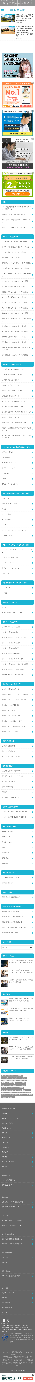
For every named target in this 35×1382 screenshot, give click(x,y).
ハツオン (5, 593)
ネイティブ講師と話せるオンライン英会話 (15, 247)
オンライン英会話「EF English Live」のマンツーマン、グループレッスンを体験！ (21, 971)
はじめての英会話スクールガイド (12, 1206)
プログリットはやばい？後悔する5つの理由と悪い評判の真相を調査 (21, 1009)
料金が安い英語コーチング (10, 417)
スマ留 (4, 607)
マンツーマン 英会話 (20, 1083)
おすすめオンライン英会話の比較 (12, 674)
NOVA (4, 525)
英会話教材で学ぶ (7, 831)
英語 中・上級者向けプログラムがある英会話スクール (16, 429)
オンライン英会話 (7, 2)
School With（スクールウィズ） (12, 612)
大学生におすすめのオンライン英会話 (14, 342)
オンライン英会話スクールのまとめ (13, 669)
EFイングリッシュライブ (10, 484)
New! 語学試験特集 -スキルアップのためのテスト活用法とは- (16, 208)
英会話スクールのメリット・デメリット (15, 699)
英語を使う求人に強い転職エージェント (15, 911)
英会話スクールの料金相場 (10, 705)
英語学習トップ (1, 2)
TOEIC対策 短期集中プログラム (12, 374)
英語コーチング (27, 1090)
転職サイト (5, 1262)
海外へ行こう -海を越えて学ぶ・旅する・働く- (16, 221)
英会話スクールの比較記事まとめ (12, 1244)
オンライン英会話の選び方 (10, 648)
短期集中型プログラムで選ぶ (11, 385)
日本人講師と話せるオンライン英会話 (14, 286)
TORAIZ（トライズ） (9, 562)
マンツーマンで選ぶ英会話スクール (13, 401)
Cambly (4, 478)
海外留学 (20, 1090)
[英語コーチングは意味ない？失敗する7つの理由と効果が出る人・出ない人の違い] (4, 1021)
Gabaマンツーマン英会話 (10, 503)
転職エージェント (7, 1257)
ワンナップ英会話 (7, 535)
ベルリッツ (5, 498)
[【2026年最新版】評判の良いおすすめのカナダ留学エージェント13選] (4, 1040)
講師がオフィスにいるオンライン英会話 (15, 313)
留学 (10, 2)
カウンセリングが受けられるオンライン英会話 (16, 320)
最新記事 (4, 1113)
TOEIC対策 (16, 3)
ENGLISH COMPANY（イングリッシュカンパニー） (17, 551)
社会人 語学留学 (22, 1078)
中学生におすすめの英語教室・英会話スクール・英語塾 (16, 437)
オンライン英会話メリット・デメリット (15, 637)
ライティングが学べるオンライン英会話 (15, 302)
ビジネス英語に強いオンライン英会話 (14, 252)
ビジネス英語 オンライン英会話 (9, 1078)
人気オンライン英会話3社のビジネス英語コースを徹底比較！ (21, 981)
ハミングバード (7, 587)
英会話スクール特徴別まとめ (11, 715)
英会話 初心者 (14, 1087)
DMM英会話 (6, 457)
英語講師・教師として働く (10, 932)
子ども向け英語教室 (8, 751)
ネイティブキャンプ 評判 (15, 1092)
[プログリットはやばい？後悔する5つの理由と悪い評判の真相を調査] (4, 1011)
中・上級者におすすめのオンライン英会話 (15, 331)
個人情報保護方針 (7, 1307)
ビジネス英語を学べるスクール (12, 380)
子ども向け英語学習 (8, 1161)
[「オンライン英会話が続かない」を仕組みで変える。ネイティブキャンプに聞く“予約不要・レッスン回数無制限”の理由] (4, 963)
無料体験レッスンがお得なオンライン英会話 (16, 263)
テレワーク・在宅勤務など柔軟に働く (14, 927)
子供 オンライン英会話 (26, 1095)
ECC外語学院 (6, 519)
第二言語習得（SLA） (9, 883)
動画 (3, 847)
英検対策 (25, 3)
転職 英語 (4, 1097)
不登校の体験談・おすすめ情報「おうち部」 (14, 1325)
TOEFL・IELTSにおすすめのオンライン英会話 (16, 275)
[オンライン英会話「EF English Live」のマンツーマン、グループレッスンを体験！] (4, 973)
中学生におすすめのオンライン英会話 (14, 337)
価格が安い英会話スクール (10, 396)
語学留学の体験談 (7, 787)
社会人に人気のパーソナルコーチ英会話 (15, 694)
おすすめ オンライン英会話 (18, 1085)
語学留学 (4, 1133)
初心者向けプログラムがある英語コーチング (16, 412)
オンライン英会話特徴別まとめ (12, 653)
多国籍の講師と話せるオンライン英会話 (15, 292)
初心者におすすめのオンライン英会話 (14, 326)
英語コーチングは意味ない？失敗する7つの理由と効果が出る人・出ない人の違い (21, 1019)
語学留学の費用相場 (8, 781)
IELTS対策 (22, 3)
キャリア (33, 3)
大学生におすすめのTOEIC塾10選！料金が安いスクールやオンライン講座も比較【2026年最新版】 (21, 1000)
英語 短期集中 (11, 1075)
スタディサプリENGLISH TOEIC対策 (14, 817)
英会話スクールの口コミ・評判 (12, 721)
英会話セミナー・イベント (10, 1118)
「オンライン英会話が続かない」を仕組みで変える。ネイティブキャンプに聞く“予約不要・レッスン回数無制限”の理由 (21, 961)
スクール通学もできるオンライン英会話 (15, 308)
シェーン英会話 (7, 514)
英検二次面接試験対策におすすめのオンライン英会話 (16, 348)
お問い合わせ (6, 1302)
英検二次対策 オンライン (20, 1080)
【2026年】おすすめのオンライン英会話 (15, 241)
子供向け (28, 3)
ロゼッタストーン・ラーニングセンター (15, 530)
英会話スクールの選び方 (10, 710)
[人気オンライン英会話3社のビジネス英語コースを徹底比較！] (4, 983)
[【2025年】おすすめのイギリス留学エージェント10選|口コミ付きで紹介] (4, 1060)
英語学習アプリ (13, 2)
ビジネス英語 (19, 1075)
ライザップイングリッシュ (10, 568)
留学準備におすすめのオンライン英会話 (15, 355)
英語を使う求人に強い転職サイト (12, 916)
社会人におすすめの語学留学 (11, 771)
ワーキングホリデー (7, 1095)
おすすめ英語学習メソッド (10, 877)
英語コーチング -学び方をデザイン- (13, 227)
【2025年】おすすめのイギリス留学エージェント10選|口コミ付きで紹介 (21, 1058)
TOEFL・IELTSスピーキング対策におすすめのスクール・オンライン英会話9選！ (21, 1048)
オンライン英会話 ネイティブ (9, 1090)
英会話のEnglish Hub (19, 1370)
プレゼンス (5, 573)
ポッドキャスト (7, 852)
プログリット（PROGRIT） (11, 557)
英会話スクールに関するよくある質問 (14, 726)
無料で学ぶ (5, 863)
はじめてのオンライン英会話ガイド (12, 1202)
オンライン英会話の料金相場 (11, 643)
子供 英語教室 (16, 1095)
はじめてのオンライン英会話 (11, 627)
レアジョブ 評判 (26, 1092)
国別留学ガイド (7, 792)
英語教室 (21, 1087)
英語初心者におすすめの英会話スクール (15, 422)
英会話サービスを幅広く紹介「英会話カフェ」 (15, 1327)
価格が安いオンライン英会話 (11, 257)
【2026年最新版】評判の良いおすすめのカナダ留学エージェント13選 (21, 1038)
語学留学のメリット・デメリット (12, 776)
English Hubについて (8, 1293)
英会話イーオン (7, 509)
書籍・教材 (5, 858)
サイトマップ (6, 1312)
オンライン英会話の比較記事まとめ (12, 1239)
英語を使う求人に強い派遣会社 (12, 922)
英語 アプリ (5, 1092)
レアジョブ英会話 (7, 452)
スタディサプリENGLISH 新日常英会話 (14, 811)
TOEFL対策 (19, 3)
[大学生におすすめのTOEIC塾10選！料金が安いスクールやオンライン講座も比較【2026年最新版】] (4, 1002)
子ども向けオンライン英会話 (11, 756)
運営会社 (4, 1297)
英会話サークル (7, 842)
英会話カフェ (6, 836)
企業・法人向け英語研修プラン (12, 897)
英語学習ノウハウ (31, 2)
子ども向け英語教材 (8, 746)
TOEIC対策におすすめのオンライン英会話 (15, 268)
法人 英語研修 (11, 1097)
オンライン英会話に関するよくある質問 (15, 664)
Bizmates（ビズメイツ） (10, 462)
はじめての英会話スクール (10, 689)
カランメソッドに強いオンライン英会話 (15, 281)
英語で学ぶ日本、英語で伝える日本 (13, 214)
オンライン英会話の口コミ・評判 (12, 659)
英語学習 (4, 1075)
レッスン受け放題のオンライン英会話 (14, 297)
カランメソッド (6, 1087)
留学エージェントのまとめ (10, 797)
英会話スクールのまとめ (10, 731)
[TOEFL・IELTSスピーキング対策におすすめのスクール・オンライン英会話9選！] (4, 1050)
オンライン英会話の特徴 (10, 632)
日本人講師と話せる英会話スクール (13, 406)
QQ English (5, 473)
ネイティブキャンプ (8, 468)
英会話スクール (4, 2)
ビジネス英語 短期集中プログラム (13, 390)
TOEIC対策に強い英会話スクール (13, 369)
